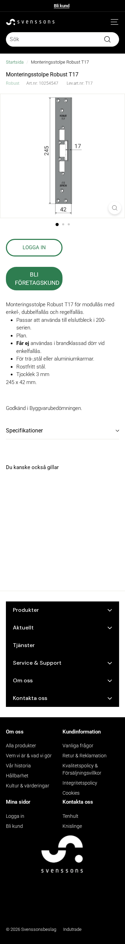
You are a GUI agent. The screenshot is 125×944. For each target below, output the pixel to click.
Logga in (15, 816)
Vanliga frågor (77, 745)
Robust (12, 83)
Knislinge (72, 826)
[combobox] (62, 39)
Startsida (15, 62)
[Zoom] (114, 208)
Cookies (71, 793)
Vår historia (18, 765)
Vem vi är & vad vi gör (29, 755)
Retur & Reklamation (84, 755)
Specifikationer (24, 430)
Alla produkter (21, 745)
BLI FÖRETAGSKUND (37, 278)
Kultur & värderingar (27, 785)
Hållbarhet (17, 775)
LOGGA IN (34, 247)
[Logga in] (104, 22)
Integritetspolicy (79, 783)
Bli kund (61, 5)
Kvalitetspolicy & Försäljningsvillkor (81, 769)
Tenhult (70, 816)
